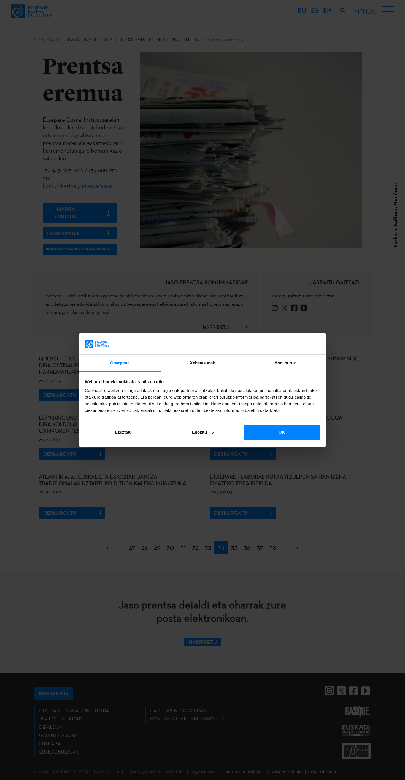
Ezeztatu (123, 432)
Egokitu (199, 432)
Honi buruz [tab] (285, 362)
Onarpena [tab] (119, 362)
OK (282, 432)
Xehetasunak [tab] (202, 362)
